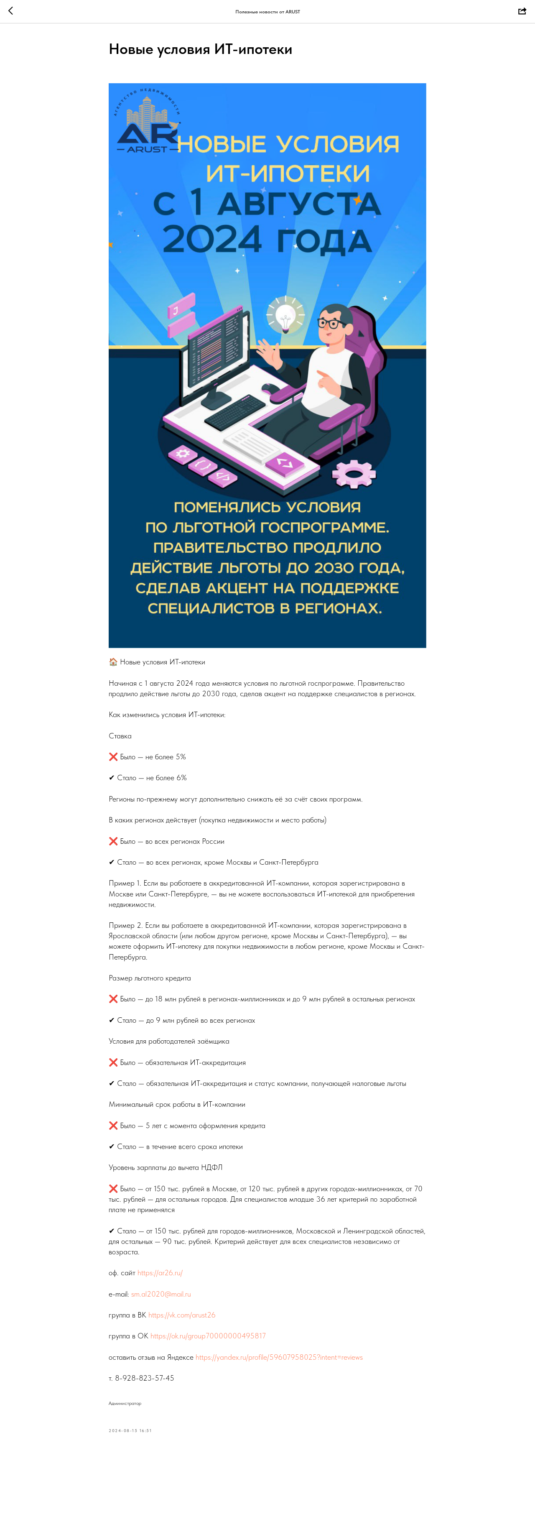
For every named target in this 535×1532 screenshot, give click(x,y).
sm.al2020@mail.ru (161, 1293)
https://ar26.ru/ (160, 1272)
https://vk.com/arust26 (182, 1314)
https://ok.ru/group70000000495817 (208, 1335)
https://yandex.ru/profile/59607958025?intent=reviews (279, 1357)
